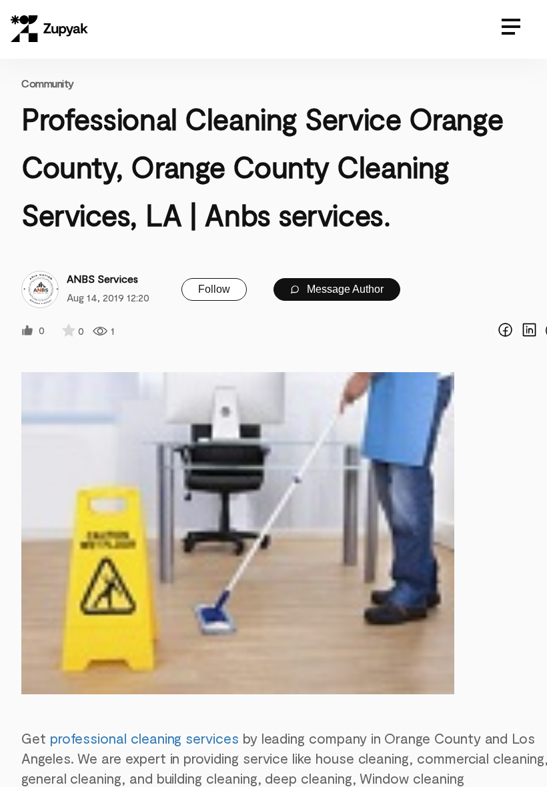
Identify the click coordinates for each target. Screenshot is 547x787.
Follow (214, 289)
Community (47, 83)
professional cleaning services (144, 738)
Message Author (344, 289)
